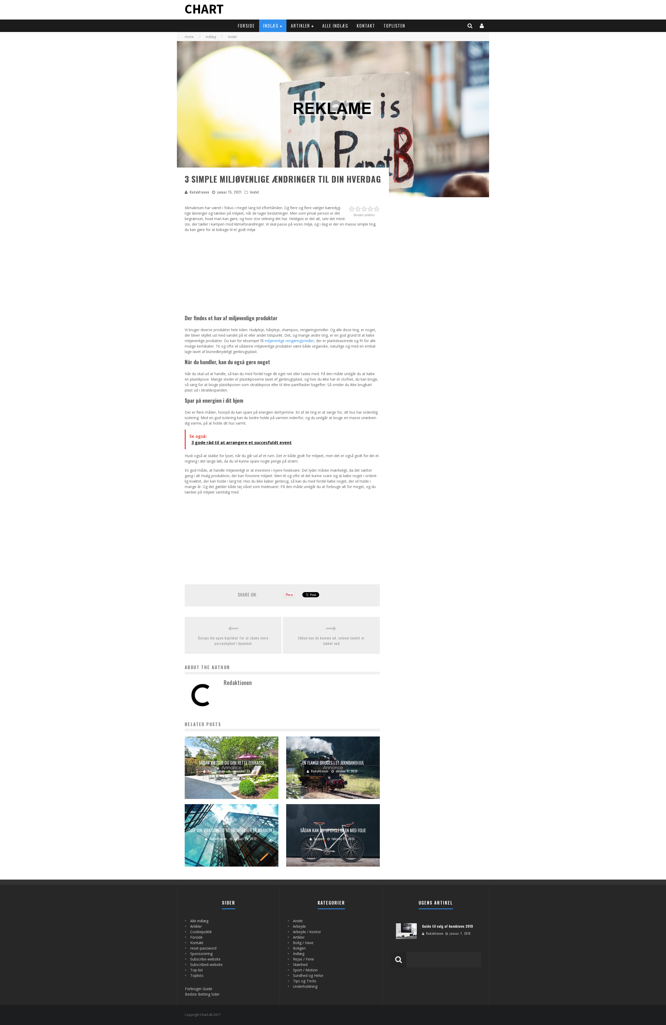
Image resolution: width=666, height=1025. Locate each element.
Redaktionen (199, 192)
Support (319, 839)
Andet (254, 192)
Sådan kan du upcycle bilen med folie (333, 830)
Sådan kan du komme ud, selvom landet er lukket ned (331, 640)
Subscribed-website (206, 964)
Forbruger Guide (198, 988)
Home (189, 37)
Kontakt (366, 26)
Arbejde (299, 926)
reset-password (203, 948)
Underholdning (305, 986)
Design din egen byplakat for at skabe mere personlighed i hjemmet (233, 640)
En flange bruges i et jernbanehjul (333, 763)
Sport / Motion (305, 970)
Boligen (299, 948)
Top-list (196, 970)
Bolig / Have (303, 942)
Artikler (300, 26)
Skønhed (300, 964)
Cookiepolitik (201, 931)
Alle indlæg (335, 26)
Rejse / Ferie (303, 959)
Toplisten (394, 26)
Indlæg (271, 26)
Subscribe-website (205, 959)
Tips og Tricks (304, 980)
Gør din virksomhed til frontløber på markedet (232, 830)
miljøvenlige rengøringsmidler (289, 340)
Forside (246, 26)
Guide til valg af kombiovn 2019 (447, 926)
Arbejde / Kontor (307, 931)
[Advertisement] (282, 272)
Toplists (196, 975)
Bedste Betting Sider (202, 994)
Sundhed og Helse (308, 975)
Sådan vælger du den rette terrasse (231, 763)
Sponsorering (201, 953)
